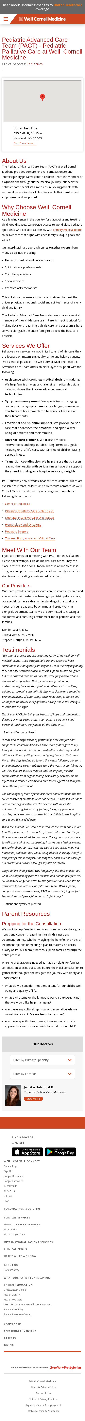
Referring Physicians (20, 1331)
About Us (11, 1265)
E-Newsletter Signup (15, 1289)
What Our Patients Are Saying (27, 1278)
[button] (42, 97)
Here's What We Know (20, 1256)
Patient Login (11, 1166)
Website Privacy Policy (43, 1387)
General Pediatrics (17, 504)
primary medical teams (67, 230)
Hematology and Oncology (23, 524)
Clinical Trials (15, 1249)
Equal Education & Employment (43, 1405)
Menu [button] (6, 19)
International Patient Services (28, 1242)
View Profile (33, 1098)
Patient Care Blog (13, 1309)
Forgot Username (14, 1176)
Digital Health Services (22, 1224)
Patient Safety (11, 1270)
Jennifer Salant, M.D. (39, 1087)
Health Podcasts (13, 1299)
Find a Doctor (23, 1137)
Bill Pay (8, 1196)
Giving (9, 1345)
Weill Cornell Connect (22, 1161)
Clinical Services (17, 1217)
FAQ (6, 1200)
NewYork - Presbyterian (43, 1367)
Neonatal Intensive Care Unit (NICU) (29, 517)
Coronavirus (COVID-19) (22, 1208)
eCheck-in (9, 1191)
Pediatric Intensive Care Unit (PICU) (29, 511)
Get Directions (23, 143)
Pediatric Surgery (16, 531)
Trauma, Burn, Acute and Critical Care (30, 538)
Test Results (10, 1186)
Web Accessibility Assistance (44, 1411)
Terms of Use (43, 1393)
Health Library (12, 1294)
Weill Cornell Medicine (42, 1359)
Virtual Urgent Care (14, 1234)
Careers (10, 1338)
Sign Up (8, 1171)
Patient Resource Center (17, 1314)
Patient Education (18, 1284)
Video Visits (10, 1229)
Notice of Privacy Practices (43, 1399)
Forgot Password (13, 1181)
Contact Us (13, 1324)
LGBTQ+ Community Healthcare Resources (28, 1304)
